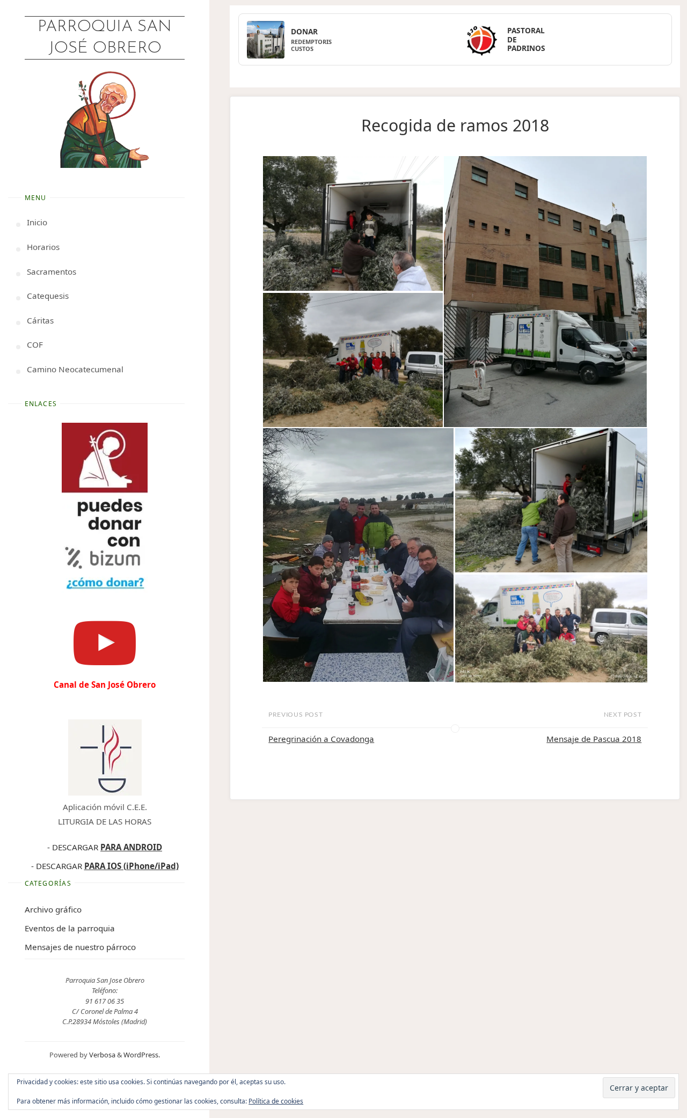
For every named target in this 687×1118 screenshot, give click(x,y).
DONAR (304, 31)
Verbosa (101, 1055)
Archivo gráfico (53, 909)
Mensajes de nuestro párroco (80, 947)
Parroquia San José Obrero (105, 38)
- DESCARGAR (104, 847)
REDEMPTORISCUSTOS (311, 45)
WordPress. (141, 1055)
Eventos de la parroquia (70, 928)
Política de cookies (276, 1101)
